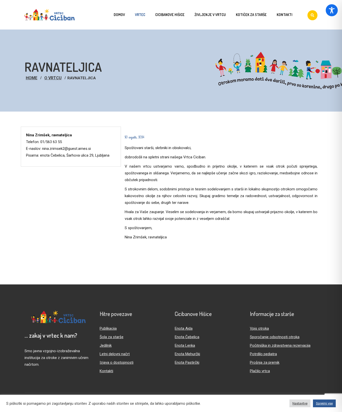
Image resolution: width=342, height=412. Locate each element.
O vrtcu (53, 78)
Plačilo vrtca (260, 371)
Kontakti (106, 371)
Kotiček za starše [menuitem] (251, 15)
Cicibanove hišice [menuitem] (170, 15)
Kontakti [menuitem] (284, 15)
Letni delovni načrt (115, 354)
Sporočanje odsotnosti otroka (274, 337)
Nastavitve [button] (299, 403)
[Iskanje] (312, 15)
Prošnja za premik (264, 362)
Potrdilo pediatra (263, 354)
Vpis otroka (259, 328)
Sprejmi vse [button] (324, 403)
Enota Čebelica (187, 337)
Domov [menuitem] (119, 15)
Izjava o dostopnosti (116, 362)
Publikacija (108, 328)
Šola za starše (111, 337)
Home (31, 78)
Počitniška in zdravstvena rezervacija (280, 345)
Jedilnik (106, 345)
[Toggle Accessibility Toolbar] (331, 10)
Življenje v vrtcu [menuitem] (210, 15)
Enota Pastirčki (187, 362)
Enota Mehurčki (187, 354)
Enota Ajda (184, 328)
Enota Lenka (185, 345)
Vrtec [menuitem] (140, 15)
